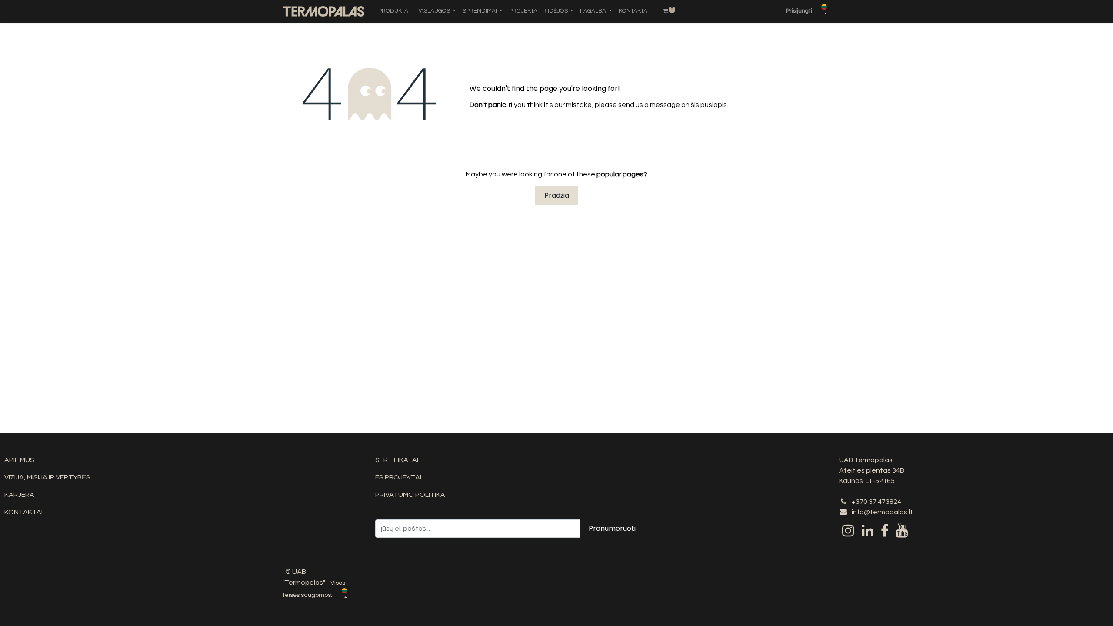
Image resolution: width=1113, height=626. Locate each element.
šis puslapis (709, 104)
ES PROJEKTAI (398, 477)
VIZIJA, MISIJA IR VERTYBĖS (47, 477)
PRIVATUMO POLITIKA (410, 494)
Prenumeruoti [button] (612, 528)
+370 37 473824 (876, 501)
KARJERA (19, 494)
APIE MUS (19, 459)
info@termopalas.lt (882, 512)
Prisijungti (799, 11)
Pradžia (556, 195)
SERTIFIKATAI (396, 459)
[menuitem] (394, 11)
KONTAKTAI (23, 512)
